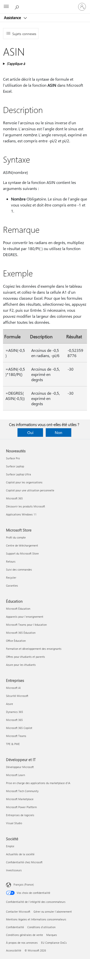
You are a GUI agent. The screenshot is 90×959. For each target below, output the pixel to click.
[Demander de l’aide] (17, 7)
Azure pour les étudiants (21, 665)
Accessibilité (13, 950)
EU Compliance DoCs (54, 942)
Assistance (13, 17)
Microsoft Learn (15, 775)
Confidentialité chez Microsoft (24, 862)
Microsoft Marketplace (20, 799)
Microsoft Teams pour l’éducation (26, 624)
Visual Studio (14, 823)
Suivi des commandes (19, 569)
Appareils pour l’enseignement (24, 616)
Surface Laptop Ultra (18, 474)
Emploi (10, 846)
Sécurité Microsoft (17, 696)
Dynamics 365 (14, 712)
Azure (9, 704)
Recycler (11, 577)
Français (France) (24, 884)
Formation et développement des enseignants (34, 649)
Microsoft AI (13, 688)
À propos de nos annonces (22, 942)
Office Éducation (16, 641)
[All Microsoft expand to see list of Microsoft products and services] (6, 7)
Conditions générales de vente (24, 935)
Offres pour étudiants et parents (25, 657)
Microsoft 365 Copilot (19, 728)
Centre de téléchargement (22, 545)
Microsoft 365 (14, 498)
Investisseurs (14, 870)
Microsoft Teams (16, 736)
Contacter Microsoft (18, 911)
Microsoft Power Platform (21, 807)
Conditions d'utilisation (41, 927)
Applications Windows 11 (21, 514)
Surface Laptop (15, 466)
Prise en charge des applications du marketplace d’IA (38, 783)
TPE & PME (13, 744)
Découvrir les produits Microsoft (25, 506)
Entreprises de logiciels (20, 815)
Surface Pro (13, 458)
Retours (11, 561)
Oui (30, 432)
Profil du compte (16, 537)
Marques (51, 935)
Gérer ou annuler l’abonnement (53, 911)
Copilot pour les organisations (24, 482)
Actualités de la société (20, 854)
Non (58, 432)
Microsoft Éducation (18, 608)
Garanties (12, 585)
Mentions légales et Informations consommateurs (36, 919)
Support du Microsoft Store (22, 553)
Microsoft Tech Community (22, 791)
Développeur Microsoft (20, 767)
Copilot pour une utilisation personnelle (30, 490)
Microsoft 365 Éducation (21, 632)
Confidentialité (15, 927)
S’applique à (16, 63)
